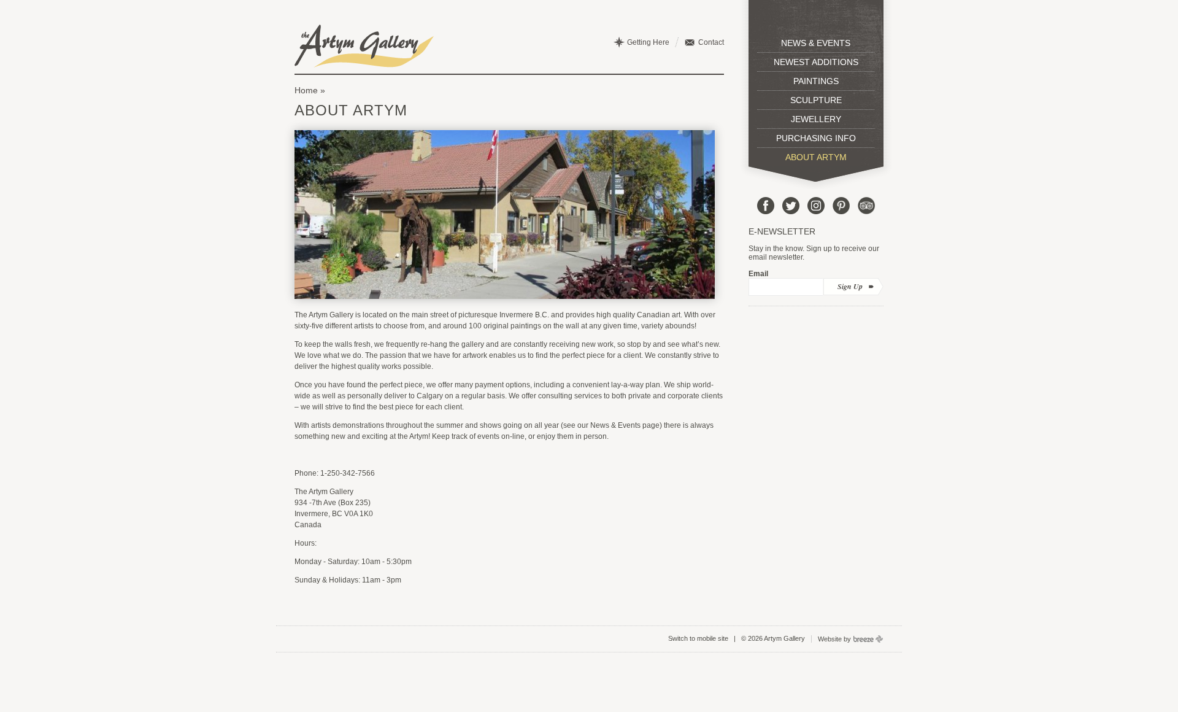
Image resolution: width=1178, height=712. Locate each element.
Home (306, 90)
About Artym (816, 157)
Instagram (816, 205)
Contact (711, 42)
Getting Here (648, 42)
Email (758, 273)
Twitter (790, 205)
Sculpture (816, 100)
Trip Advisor (866, 205)
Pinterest (841, 205)
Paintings (816, 81)
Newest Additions (816, 62)
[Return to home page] (364, 46)
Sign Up (850, 286)
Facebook (765, 205)
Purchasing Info (816, 138)
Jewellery (816, 119)
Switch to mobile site (698, 638)
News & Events (815, 43)
